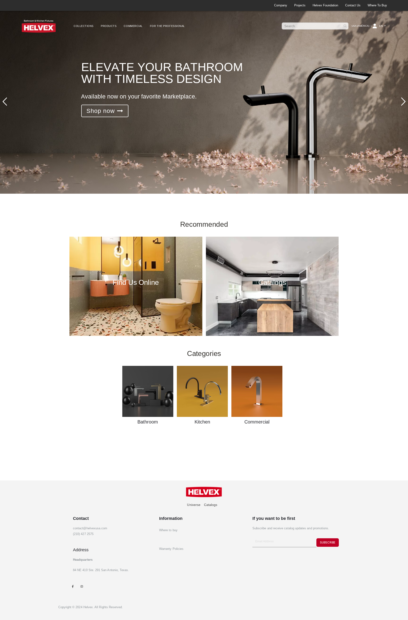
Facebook (72, 586)
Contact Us (353, 5)
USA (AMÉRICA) (360, 26)
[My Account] (375, 26)
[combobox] (315, 26)
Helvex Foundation (325, 5)
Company (280, 5)
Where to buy (377, 5)
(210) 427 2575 (83, 534)
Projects (300, 5)
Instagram (81, 586)
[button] (382, 26)
